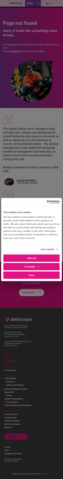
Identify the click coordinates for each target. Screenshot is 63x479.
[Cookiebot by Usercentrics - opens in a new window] (47, 202)
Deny (31, 275)
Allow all (31, 258)
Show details (47, 249)
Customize (29, 266)
